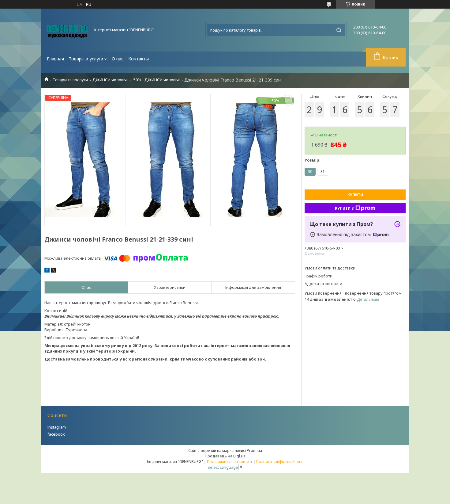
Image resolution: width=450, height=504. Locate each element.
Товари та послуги (70, 79)
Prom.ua (254, 450)
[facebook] (47, 271)
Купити (355, 194)
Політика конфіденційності (279, 461)
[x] (53, 271)
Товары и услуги (86, 59)
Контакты (138, 59)
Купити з (344, 208)
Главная (55, 59)
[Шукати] (339, 30)
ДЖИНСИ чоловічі (110, 79)
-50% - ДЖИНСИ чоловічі (156, 79)
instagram (56, 427)
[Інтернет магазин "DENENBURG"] (67, 30)
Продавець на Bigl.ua (225, 456)
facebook (56, 434)
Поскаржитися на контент (229, 461)
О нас (117, 59)
